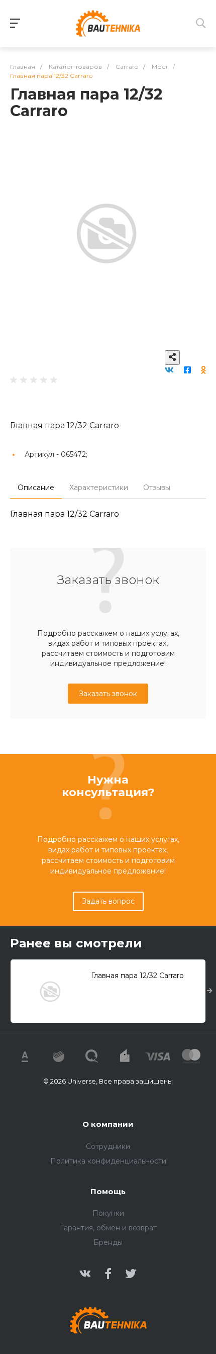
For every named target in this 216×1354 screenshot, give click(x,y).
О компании (108, 1124)
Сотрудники (108, 1146)
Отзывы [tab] (156, 487)
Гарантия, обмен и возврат (108, 1227)
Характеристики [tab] (98, 487)
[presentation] (209, 991)
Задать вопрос (108, 901)
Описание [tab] (36, 487)
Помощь (108, 1191)
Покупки (108, 1213)
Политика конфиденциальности (108, 1161)
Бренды (108, 1242)
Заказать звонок (108, 693)
